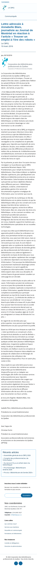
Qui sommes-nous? (11, 524)
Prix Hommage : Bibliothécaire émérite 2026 (14, 469)
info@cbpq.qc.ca (16, 515)
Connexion (5, 2)
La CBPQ (11, 8)
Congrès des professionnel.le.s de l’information (15, 459)
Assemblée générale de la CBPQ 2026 (17, 455)
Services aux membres (12, 527)
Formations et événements (13, 533)
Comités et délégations (12, 543)
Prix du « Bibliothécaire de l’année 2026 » (18, 473)
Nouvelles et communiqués (13, 530)
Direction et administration (13, 546)
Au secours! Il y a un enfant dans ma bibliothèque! (16, 464)
